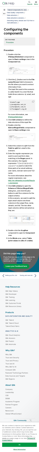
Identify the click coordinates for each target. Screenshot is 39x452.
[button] (33, 101)
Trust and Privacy (11, 361)
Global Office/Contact (13, 414)
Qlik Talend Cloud (12, 323)
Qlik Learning (10, 300)
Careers (8, 408)
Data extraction (12, 15)
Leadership (9, 392)
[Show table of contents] (4, 10)
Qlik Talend (9, 320)
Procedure (10, 42)
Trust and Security (12, 358)
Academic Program (12, 401)
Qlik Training (10, 297)
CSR (6, 395)
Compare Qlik (10, 370)
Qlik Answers (10, 338)
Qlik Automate (10, 344)
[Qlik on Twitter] (30, 420)
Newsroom (9, 411)
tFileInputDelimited (15, 117)
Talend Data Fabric (12, 326)
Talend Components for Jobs (17, 10)
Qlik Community (20, 420)
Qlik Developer (10, 294)
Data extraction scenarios (15, 18)
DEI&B (7, 398)
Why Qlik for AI (10, 367)
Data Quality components (15, 12)
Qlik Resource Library (13, 306)
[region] (19, 437)
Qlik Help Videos (11, 291)
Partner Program (11, 405)
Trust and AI (9, 364)
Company (9, 389)
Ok (19, 445)
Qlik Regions (10, 379)
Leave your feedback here (16, 266)
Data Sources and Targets (15, 376)
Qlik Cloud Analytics (12, 335)
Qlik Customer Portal (13, 303)
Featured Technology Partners (16, 373)
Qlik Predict (9, 341)
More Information (19, 449)
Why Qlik (8, 354)
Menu (36, 4)
